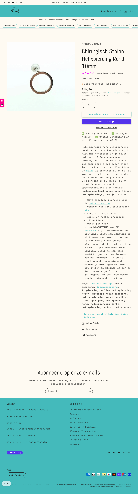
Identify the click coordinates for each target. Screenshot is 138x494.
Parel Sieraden (102, 25)
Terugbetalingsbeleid (66, 484)
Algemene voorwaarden (105, 484)
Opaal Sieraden (85, 25)
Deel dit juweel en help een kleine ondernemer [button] (106, 315)
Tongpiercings (9, 25)
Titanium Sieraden (66, 25)
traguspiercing (107, 287)
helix (90, 171)
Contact (74, 414)
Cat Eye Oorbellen (27, 25)
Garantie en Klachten (83, 427)
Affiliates (76, 418)
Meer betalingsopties (106, 128)
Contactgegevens (123, 486)
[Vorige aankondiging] (43, 2)
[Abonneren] (90, 391)
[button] (5, 11)
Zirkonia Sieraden (120, 25)
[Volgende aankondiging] (94, 2)
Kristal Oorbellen (46, 25)
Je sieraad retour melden (85, 410)
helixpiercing (102, 283)
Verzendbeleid (124, 484)
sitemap (74, 444)
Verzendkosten (115, 93)
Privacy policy (79, 440)
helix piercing (99, 203)
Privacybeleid (85, 484)
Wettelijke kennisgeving (101, 486)
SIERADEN (90, 230)
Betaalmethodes (79, 423)
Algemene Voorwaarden (83, 431)
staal (88, 210)
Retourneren (91, 329)
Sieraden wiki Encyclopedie (86, 435)
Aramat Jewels (28, 484)
